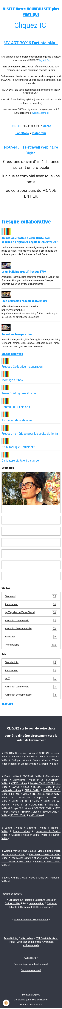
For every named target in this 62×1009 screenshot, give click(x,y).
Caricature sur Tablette (20, 899)
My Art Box (45, 60)
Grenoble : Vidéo (47, 763)
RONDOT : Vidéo (42, 787)
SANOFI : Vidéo (20, 787)
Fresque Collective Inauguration (22, 366)
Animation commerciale (30, 620)
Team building (30, 644)
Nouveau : (13, 147)
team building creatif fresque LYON (24, 272)
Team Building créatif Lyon (19, 393)
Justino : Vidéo (13, 827)
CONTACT (16, 126)
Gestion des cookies (31, 1004)
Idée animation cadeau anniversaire (25, 301)
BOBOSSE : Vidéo (43, 808)
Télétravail (30, 596)
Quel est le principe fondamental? (31, 964)
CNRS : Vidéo (32, 790)
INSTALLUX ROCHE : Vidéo (25, 801)
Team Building (11, 938)
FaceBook (22, 133)
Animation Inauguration (17, 334)
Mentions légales (31, 994)
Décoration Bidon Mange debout (31, 919)
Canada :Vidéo (40, 760)
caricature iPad (36, 903)
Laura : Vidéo (40, 834)
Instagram (39, 133)
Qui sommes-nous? (31, 970)
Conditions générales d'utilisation (31, 999)
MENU (46, 126)
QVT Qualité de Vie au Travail (30, 612)
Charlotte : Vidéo (36, 827)
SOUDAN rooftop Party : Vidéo (28, 756)
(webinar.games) (40, 112)
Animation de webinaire (17, 420)
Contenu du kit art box (16, 407)
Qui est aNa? (31, 957)
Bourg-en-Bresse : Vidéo (23, 763)
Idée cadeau (30, 604)
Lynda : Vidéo (21, 831)
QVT (30, 678)
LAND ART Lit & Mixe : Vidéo (19, 877)
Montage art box (12, 380)
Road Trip (30, 636)
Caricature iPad (12, 903)
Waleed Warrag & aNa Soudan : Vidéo (24, 850)
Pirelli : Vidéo (11, 776)
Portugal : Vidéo (20, 760)
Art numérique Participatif (18, 447)
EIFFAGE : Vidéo (20, 794)
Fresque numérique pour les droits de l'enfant (31, 433)
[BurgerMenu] (55, 211)
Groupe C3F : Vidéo (21, 808)
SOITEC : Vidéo (18, 815)
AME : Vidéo (35, 815)
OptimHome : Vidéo (24, 779)
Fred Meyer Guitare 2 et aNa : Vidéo (30, 858)
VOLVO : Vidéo (19, 783)
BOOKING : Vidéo (32, 776)
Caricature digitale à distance (20, 460)
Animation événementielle (30, 628)
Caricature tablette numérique (35, 907)
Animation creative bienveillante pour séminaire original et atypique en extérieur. (30, 240)
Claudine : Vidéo (20, 834)
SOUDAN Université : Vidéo (20, 753)
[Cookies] (6, 1003)
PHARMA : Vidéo (29, 811)
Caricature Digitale (44, 899)
